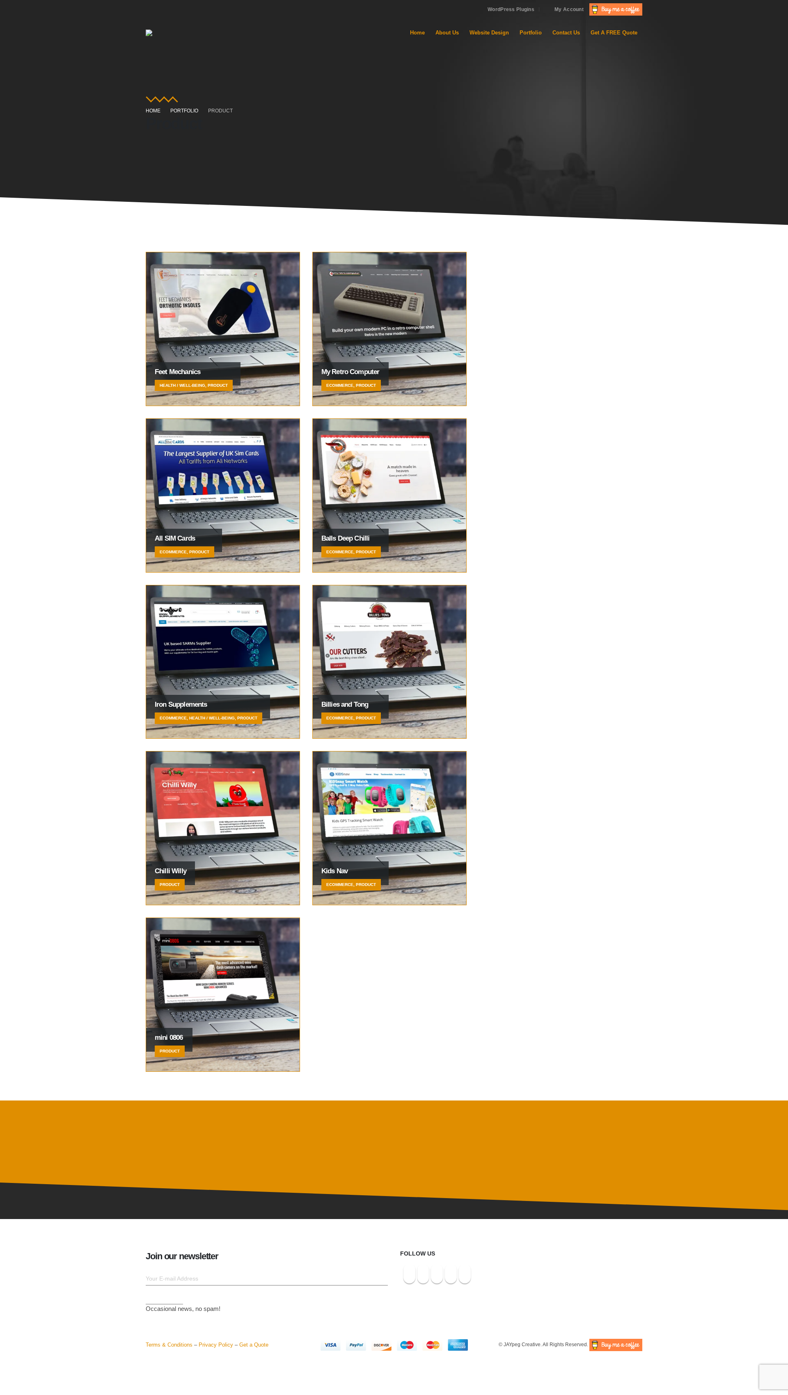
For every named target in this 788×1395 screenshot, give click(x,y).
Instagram (409, 1273)
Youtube (437, 1273)
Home (417, 33)
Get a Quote (253, 1345)
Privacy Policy (216, 1345)
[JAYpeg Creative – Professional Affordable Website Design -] (207, 33)
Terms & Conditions (169, 1345)
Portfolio (531, 33)
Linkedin (451, 1273)
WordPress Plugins (511, 9)
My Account (569, 9)
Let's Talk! (599, 1138)
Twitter (423, 1273)
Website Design (489, 33)
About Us (447, 33)
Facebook (465, 1273)
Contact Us (566, 33)
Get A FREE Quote (614, 33)
